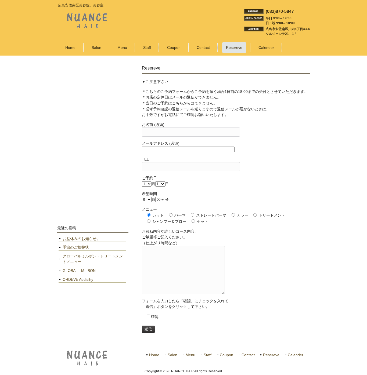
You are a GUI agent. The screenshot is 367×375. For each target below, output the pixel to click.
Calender (295, 355)
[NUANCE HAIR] (87, 26)
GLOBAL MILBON (79, 270)
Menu (190, 355)
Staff (207, 355)
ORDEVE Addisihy (78, 279)
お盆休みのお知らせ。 (81, 238)
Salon (172, 355)
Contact (248, 355)
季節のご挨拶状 (76, 247)
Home (154, 355)
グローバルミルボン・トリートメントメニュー (93, 259)
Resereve (271, 355)
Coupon (226, 355)
